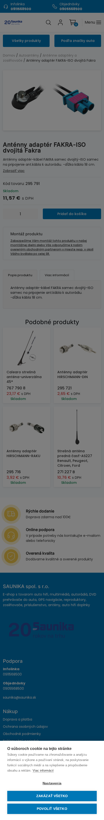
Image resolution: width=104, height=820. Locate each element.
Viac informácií (43, 770)
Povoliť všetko (52, 809)
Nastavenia (52, 783)
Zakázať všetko (52, 796)
